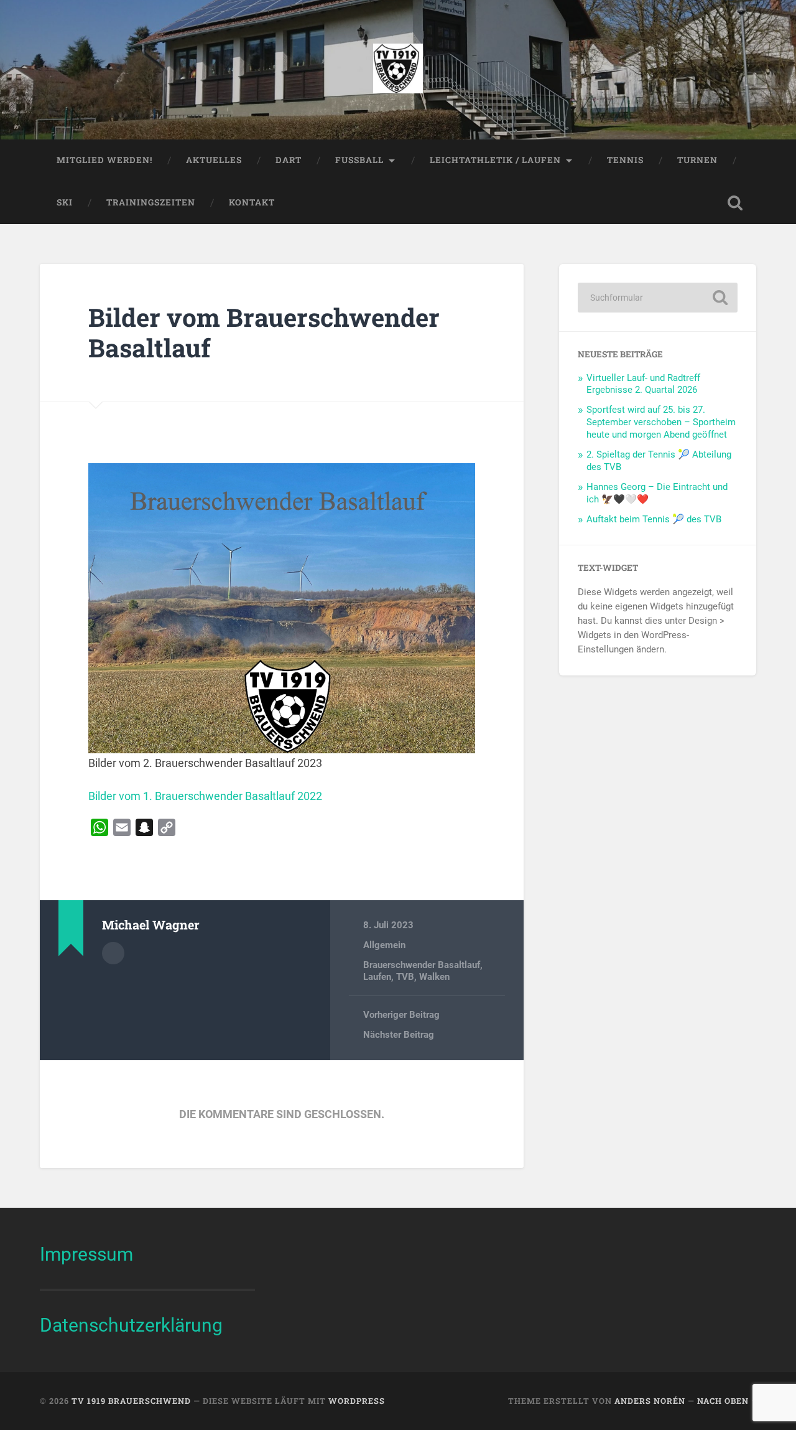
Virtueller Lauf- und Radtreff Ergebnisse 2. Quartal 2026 (643, 384)
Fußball (359, 160)
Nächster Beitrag (398, 1034)
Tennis (625, 160)
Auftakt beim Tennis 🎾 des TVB (653, 519)
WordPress (356, 1401)
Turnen (697, 160)
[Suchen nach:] (658, 298)
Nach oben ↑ (726, 1401)
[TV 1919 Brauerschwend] (398, 70)
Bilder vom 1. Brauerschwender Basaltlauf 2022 (205, 795)
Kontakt (252, 202)
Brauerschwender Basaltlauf (421, 965)
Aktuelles (214, 160)
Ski (65, 202)
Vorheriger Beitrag (401, 1014)
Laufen (377, 976)
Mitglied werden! (104, 160)
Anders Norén (649, 1401)
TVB (405, 976)
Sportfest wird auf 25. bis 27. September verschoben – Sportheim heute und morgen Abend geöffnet (661, 422)
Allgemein (384, 945)
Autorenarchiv (113, 953)
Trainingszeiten (150, 202)
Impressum (86, 1254)
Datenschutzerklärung (131, 1325)
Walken (434, 976)
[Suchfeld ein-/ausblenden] (735, 203)
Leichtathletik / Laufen (495, 160)
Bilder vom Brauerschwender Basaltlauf (264, 332)
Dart (288, 160)
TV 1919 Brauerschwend (131, 1401)
